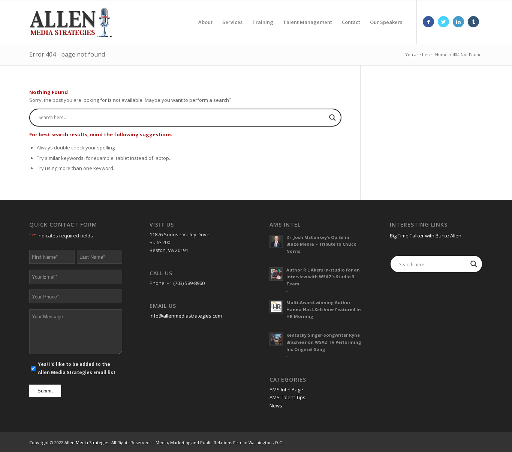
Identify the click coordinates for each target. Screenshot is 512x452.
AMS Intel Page (286, 389)
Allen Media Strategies (86, 442)
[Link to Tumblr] (473, 21)
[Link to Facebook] (428, 21)
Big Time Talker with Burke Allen (425, 235)
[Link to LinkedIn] (458, 21)
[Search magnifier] (332, 117)
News (275, 405)
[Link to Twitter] (443, 21)
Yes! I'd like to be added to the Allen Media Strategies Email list (76, 368)
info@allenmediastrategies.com (186, 315)
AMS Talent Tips (287, 397)
